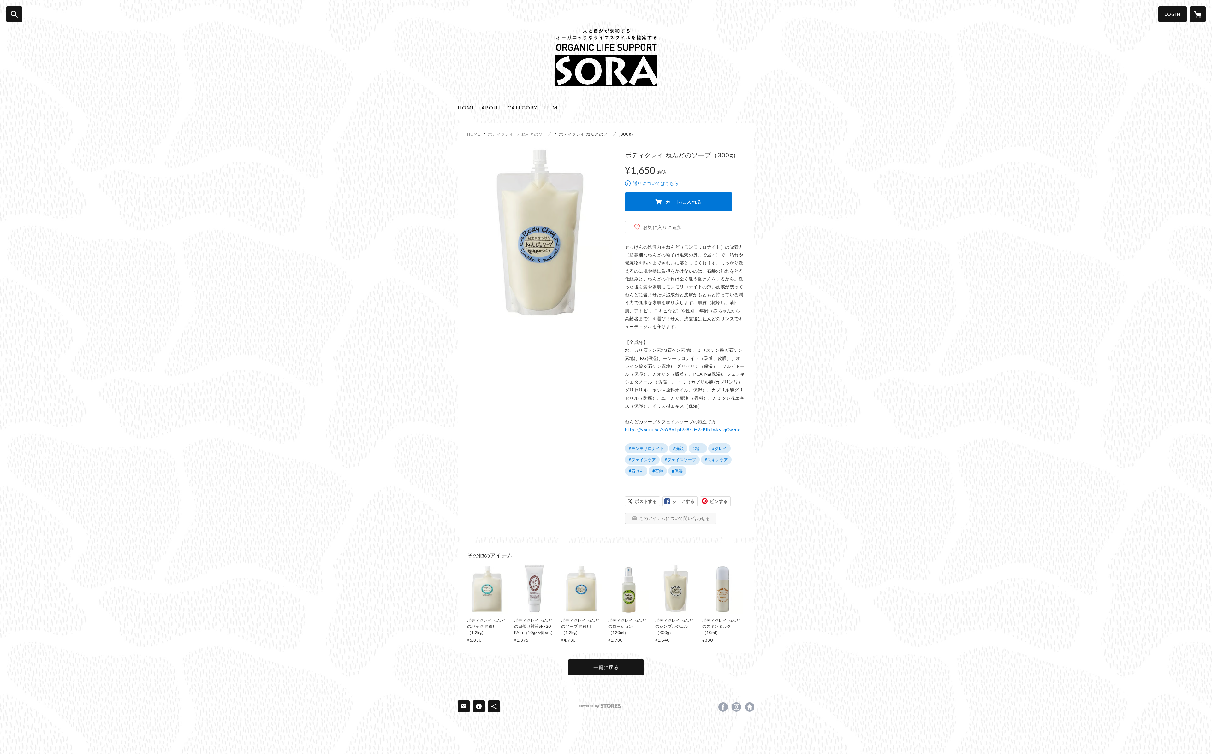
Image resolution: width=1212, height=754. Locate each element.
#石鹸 (657, 471)
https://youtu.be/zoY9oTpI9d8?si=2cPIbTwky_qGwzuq (682, 429)
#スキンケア (716, 459)
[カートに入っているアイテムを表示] (1198, 14)
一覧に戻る (606, 667)
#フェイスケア (642, 459)
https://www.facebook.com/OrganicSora (723, 707)
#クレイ (719, 448)
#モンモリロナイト (646, 448)
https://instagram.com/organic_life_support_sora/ (736, 707)
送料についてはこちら (656, 183)
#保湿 (677, 471)
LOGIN (1172, 14)
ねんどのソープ (536, 134)
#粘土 (697, 448)
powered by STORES (599, 706)
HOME (466, 107)
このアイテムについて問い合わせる (674, 518)
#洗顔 (678, 448)
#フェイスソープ (680, 459)
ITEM (551, 107)
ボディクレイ (501, 134)
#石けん (636, 471)
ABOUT (491, 107)
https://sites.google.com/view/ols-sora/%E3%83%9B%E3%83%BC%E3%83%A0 (749, 707)
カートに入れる (684, 202)
